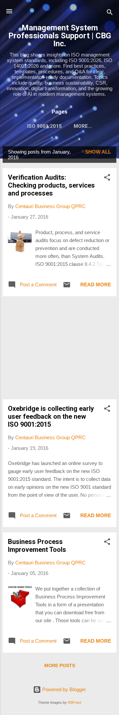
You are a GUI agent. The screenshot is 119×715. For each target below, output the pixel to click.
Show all (98, 152)
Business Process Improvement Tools (37, 546)
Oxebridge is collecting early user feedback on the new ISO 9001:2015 (51, 416)
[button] (107, 178)
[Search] (110, 13)
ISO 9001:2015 (44, 126)
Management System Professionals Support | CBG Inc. (59, 35)
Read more (95, 284)
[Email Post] (67, 287)
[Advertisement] (59, 348)
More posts (59, 665)
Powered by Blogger (63, 689)
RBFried (74, 702)
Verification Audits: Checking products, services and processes (51, 185)
